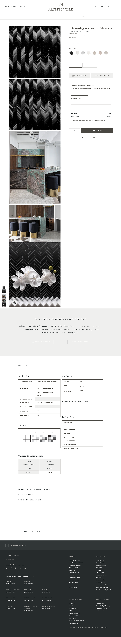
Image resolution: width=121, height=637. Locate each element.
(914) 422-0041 (46, 600)
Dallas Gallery (49, 606)
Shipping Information (74, 613)
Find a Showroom (73, 606)
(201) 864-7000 (28, 611)
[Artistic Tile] (60, 6)
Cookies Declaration (74, 623)
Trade (94, 6)
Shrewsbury (29, 598)
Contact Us (71, 603)
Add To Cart (97, 131)
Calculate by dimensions (79, 95)
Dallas (27, 581)
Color (38, 17)
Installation (98, 570)
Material (8, 17)
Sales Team (72, 575)
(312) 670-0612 (10, 584)
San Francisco (12, 598)
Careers (71, 585)
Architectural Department (102, 610)
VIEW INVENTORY (103, 75)
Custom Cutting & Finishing (103, 606)
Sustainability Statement (75, 565)
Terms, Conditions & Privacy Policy (85, 627)
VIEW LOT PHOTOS (80, 75)
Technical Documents (101, 575)
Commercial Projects (101, 608)
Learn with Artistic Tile (101, 585)
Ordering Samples (100, 582)
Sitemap (96, 627)
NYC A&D (27, 589)
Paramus (46, 589)
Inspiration (53, 17)
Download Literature (42, 342)
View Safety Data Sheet (80, 342)
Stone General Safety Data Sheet (104, 590)
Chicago (9, 581)
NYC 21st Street (13, 589)
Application (24, 17)
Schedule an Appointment (17, 576)
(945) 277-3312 (46, 608)
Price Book (98, 577)
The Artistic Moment (74, 572)
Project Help (99, 567)
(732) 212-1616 (28, 600)
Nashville (10, 606)
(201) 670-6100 (46, 592)
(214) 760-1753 (28, 584)
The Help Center (100, 560)
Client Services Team (74, 577)
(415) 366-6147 (10, 600)
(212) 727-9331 (10, 592)
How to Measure (100, 562)
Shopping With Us (73, 608)
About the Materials (101, 565)
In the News (72, 570)
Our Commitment (73, 567)
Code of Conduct (73, 587)
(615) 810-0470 (10, 608)
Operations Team (73, 582)
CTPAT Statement (103, 627)
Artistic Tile (74, 627)
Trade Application (100, 603)
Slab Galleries (72, 610)
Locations (69, 17)
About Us (22, 6)
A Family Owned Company (76, 562)
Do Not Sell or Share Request (76, 620)
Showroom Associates (74, 580)
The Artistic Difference (74, 560)
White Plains (47, 598)
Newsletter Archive (101, 580)
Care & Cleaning (100, 572)
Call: (10, 6)
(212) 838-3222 (28, 592)
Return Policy (72, 618)
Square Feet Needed (76, 98)
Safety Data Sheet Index (102, 587)
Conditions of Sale (73, 615)
